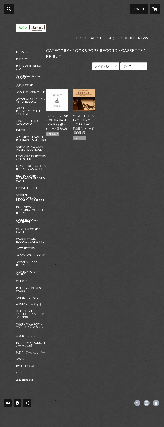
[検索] (9, 9)
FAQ (110, 38)
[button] (139, 9)
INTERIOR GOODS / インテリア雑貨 (31, 344)
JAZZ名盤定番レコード (30, 92)
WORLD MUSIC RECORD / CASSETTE (30, 240)
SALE (19, 372)
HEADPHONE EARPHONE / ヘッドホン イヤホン (30, 314)
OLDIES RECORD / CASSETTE (28, 230)
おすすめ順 (102, 66)
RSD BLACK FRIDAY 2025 (29, 67)
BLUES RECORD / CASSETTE (27, 221)
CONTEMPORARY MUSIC (28, 273)
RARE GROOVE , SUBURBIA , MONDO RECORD (29, 210)
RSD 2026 (22, 59)
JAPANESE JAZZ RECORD (26, 263)
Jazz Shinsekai (24, 379)
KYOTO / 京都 (25, 366)
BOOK (20, 359)
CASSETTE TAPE (27, 297)
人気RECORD (24, 85)
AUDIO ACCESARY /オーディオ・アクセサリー (30, 326)
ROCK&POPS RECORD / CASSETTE (31, 158)
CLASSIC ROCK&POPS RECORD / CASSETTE (31, 167)
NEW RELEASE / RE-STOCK (28, 77)
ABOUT (97, 38)
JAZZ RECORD (25, 248)
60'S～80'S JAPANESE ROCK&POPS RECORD (31, 138)
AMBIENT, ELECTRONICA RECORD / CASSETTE (30, 197)
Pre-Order (22, 52)
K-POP (20, 130)
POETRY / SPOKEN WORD (28, 289)
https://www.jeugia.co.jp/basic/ (156, 403)
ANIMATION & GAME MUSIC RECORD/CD (30, 148)
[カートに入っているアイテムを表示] (155, 9)
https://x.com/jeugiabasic (137, 403)
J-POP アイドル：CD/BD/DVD (27, 122)
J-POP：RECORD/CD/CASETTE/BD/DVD (30, 111)
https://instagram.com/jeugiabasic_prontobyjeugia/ (147, 403)
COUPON (126, 38)
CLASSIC (22, 281)
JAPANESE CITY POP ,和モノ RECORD (30, 100)
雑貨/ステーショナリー (30, 352)
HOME (81, 38)
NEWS (143, 38)
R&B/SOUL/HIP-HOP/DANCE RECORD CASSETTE (30, 178)
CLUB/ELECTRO (26, 188)
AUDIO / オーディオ (29, 304)
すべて (127, 66)
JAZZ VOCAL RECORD (30, 255)
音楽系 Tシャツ (25, 336)
